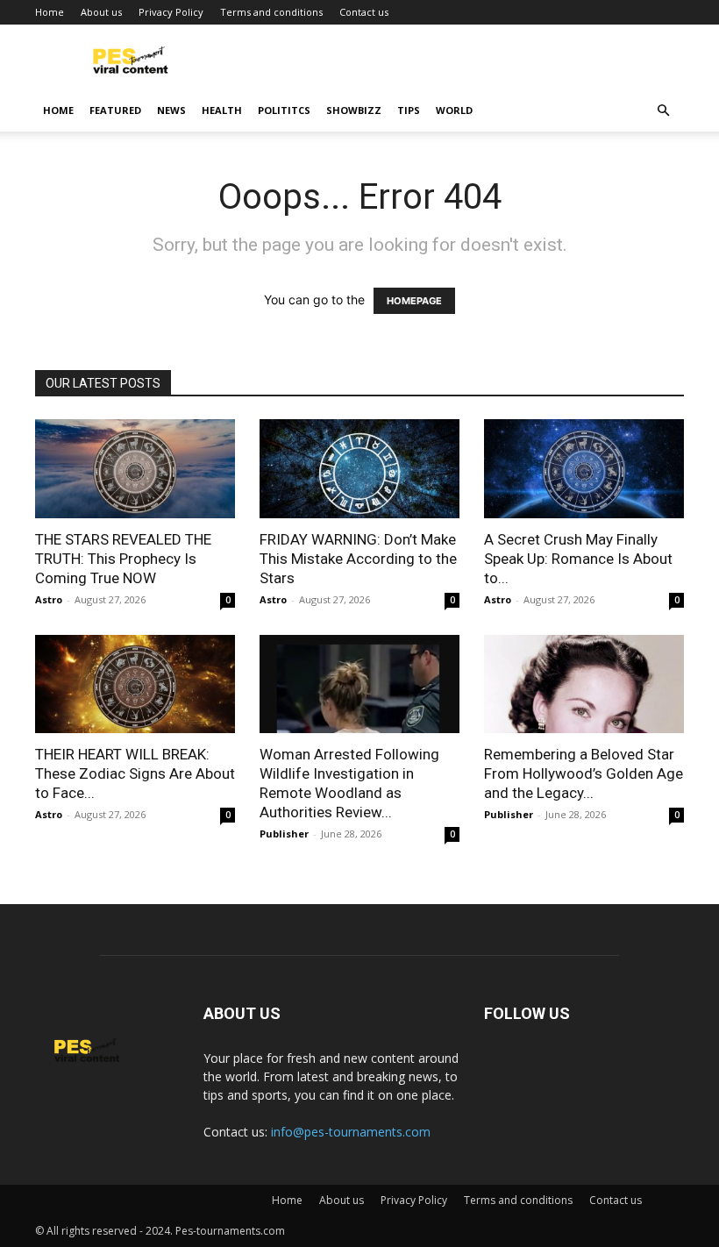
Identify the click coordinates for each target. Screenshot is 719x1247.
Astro (48, 599)
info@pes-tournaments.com (351, 1131)
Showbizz (353, 110)
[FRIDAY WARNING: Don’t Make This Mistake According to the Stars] (359, 468)
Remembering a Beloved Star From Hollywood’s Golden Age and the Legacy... (583, 773)
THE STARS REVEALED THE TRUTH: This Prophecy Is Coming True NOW (123, 559)
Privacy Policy (171, 11)
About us (101, 11)
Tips (408, 110)
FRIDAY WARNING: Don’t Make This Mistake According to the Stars (358, 559)
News (171, 110)
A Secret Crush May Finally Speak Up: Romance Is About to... (578, 559)
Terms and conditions (271, 11)
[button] (663, 111)
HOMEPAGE (414, 301)
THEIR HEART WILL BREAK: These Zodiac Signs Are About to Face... (135, 773)
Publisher (284, 833)
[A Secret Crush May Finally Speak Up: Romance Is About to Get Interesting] (584, 468)
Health (222, 110)
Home (49, 11)
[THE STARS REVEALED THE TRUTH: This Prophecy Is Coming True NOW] (135, 468)
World (454, 110)
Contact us (363, 11)
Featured (115, 110)
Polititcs (284, 110)
